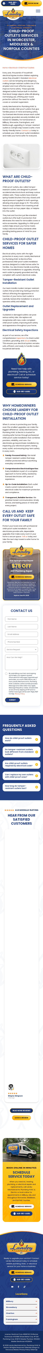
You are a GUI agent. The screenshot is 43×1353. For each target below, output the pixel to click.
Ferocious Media (12, 1350)
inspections (21, 338)
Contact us (26, 130)
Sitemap (34, 1350)
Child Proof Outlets (26, 68)
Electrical (13, 68)
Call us (24, 536)
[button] (38, 11)
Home (5, 68)
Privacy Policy (20, 694)
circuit (27, 341)
